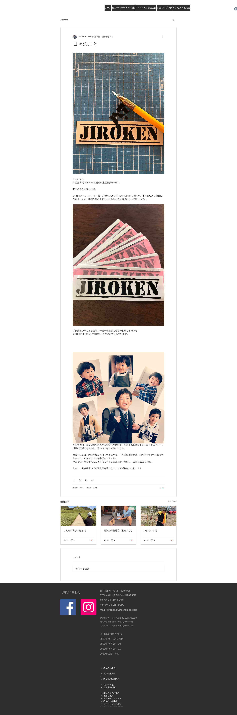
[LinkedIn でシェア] (86, 480)
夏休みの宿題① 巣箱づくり (118, 530)
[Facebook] (68, 607)
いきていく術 (150, 530)
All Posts (64, 20)
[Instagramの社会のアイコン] (88, 607)
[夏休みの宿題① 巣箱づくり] (118, 516)
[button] (173, 20)
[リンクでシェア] (92, 480)
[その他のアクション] (162, 36)
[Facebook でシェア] (74, 480)
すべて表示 (172, 501)
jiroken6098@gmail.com (122, 609)
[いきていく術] (158, 516)
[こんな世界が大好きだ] (78, 516)
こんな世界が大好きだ (75, 530)
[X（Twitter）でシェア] (80, 480)
